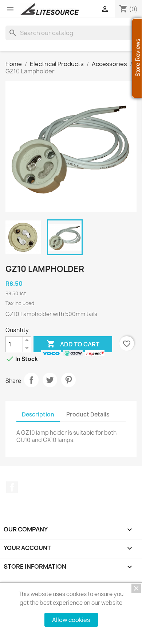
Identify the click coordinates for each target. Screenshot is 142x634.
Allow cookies (71, 620)
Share (31, 380)
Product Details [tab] (87, 414)
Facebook (12, 487)
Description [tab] (38, 414)
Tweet (50, 380)
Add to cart (73, 343)
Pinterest (68, 380)
